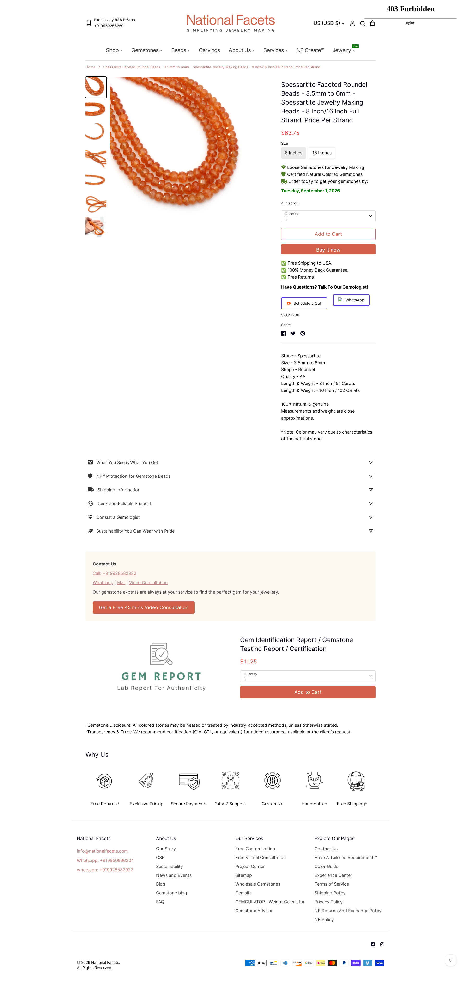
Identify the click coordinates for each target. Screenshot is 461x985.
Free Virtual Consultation (260, 857)
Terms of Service (332, 883)
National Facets (105, 962)
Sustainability (169, 866)
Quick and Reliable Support (123, 503)
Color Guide (326, 866)
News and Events (174, 875)
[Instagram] (382, 944)
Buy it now (328, 250)
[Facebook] (372, 944)
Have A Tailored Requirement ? (346, 857)
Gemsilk (243, 892)
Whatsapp (103, 582)
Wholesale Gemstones (257, 883)
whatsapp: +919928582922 (105, 869)
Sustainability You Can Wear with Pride (135, 530)
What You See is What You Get (127, 462)
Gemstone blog (171, 892)
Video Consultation (148, 582)
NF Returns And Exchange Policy (348, 910)
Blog (160, 883)
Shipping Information (118, 489)
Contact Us (326, 848)
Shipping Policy (330, 892)
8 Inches (293, 152)
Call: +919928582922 (114, 573)
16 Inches (322, 152)
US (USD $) (327, 23)
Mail (121, 582)
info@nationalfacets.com (102, 851)
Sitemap (243, 875)
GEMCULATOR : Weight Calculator (270, 901)
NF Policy (324, 919)
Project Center (250, 866)
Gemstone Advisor (254, 910)
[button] (82, 783)
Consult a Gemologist (118, 517)
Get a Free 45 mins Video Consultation (143, 607)
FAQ (160, 901)
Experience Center (333, 875)
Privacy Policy (329, 901)
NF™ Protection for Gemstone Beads (133, 476)
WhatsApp (355, 299)
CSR (160, 857)
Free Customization (255, 848)
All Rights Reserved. (94, 968)
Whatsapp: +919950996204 (105, 860)
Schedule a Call (308, 303)
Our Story (166, 848)
